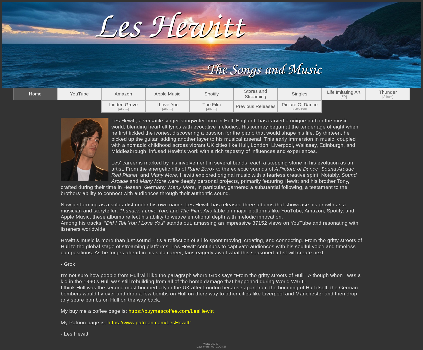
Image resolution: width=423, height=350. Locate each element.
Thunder (388, 94)
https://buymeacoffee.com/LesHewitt (171, 311)
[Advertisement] (31, 186)
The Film (211, 106)
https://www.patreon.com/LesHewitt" (149, 323)
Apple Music (167, 93)
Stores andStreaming (255, 94)
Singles (299, 93)
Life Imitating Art (343, 94)
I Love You (167, 106)
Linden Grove (123, 106)
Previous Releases (256, 106)
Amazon (123, 93)
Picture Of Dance (300, 106)
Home (35, 93)
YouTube (79, 93)
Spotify (211, 93)
